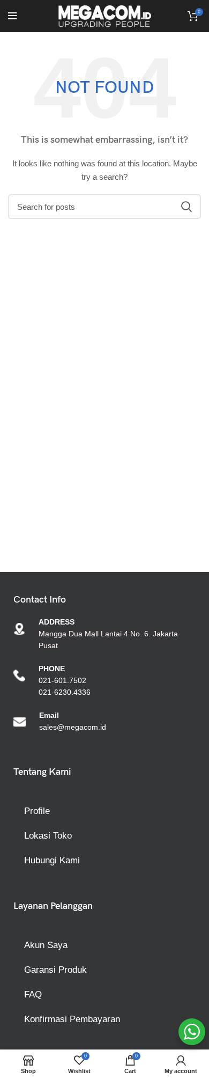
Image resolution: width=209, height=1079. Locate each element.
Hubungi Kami (52, 860)
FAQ (33, 994)
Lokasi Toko (48, 836)
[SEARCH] (186, 206)
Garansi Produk (55, 970)
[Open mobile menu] (13, 16)
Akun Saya (46, 945)
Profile (37, 811)
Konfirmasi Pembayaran (72, 1019)
